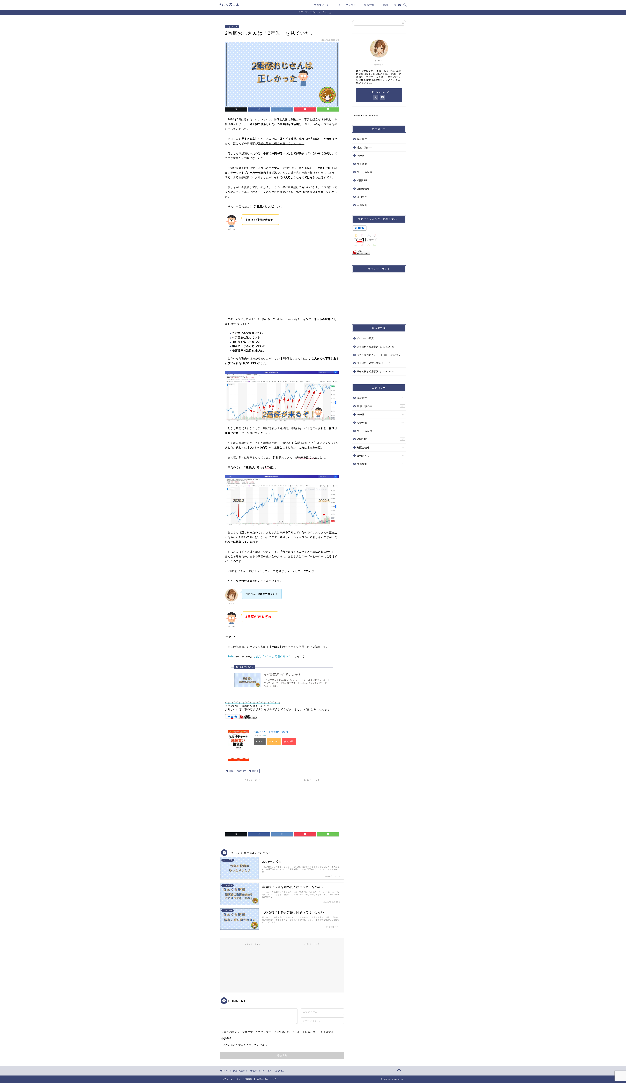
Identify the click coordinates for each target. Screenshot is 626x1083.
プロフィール (322, 5)
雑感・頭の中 (364, 147)
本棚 (385, 5)
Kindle (259, 741)
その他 (361, 155)
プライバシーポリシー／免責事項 (237, 1079)
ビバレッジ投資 (365, 338)
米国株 (230, 771)
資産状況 (362, 139)
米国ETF (242, 771)
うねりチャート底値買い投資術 (271, 731)
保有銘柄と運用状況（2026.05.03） (377, 371)
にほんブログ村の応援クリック (272, 656)
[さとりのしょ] (228, 5)
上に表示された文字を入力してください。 (245, 1045)
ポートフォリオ (347, 5)
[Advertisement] (282, 286)
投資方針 (369, 5)
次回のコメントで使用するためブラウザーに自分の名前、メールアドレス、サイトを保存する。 (280, 1031)
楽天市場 (288, 741)
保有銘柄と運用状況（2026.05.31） (377, 347)
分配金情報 (363, 188)
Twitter (232, 656)
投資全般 (362, 164)
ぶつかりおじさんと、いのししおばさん (379, 355)
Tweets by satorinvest (365, 115)
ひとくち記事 (232, 27)
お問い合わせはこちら (267, 1079)
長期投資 (254, 771)
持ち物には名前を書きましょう (374, 363)
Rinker (264, 735)
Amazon (273, 741)
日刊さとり (363, 197)
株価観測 (362, 205)
